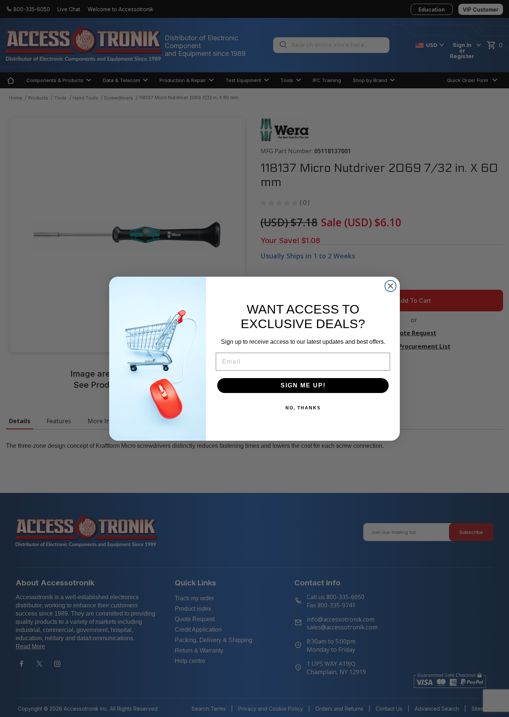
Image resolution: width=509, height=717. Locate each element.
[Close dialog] (390, 286)
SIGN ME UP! (303, 385)
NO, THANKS (303, 408)
